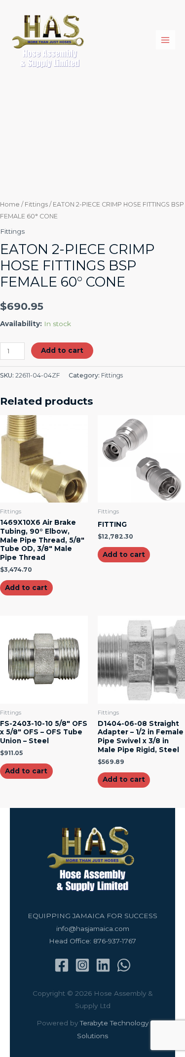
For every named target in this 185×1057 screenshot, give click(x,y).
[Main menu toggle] (165, 39)
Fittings (36, 204)
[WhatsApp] (123, 965)
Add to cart (62, 350)
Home (10, 204)
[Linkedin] (103, 965)
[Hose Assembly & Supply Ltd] (49, 40)
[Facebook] (61, 965)
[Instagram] (82, 965)
